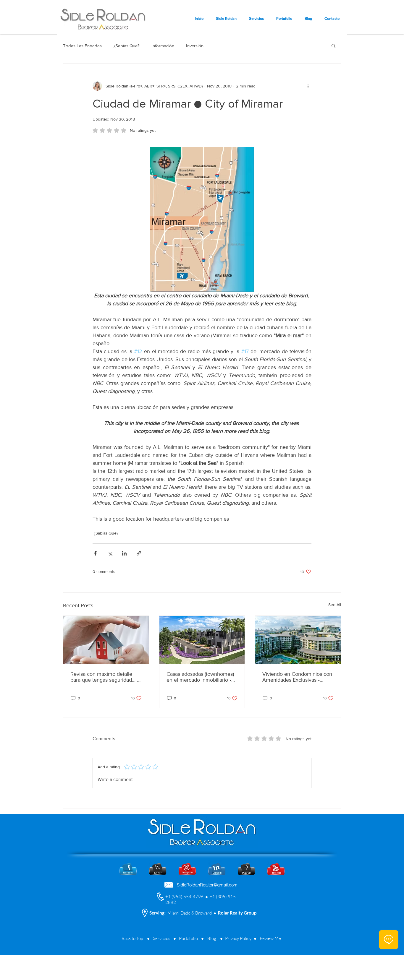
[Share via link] (139, 553)
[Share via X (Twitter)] (110, 553)
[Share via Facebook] (95, 553)
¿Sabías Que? (127, 45)
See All (334, 604)
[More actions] (307, 86)
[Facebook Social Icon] (128, 869)
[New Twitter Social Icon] (158, 869)
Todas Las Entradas (82, 45)
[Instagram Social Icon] (187, 869)
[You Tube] (276, 869)
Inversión (194, 45)
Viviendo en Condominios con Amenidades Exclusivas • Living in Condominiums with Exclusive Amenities (297, 677)
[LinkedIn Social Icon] (217, 869)
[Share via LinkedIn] (124, 553)
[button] (333, 45)
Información (162, 45)
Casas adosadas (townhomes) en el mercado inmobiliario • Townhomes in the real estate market (201, 677)
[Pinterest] (246, 869)
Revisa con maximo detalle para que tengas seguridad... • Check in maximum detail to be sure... (104, 677)
